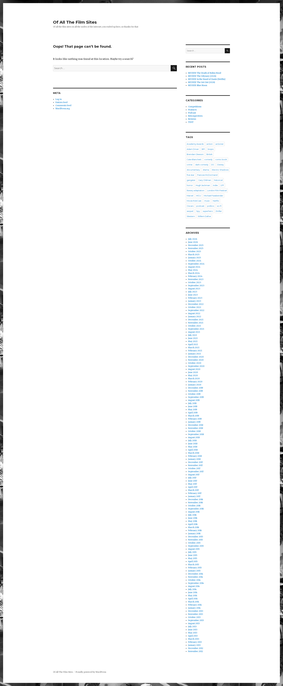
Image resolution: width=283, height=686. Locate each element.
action (210, 144)
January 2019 (194, 422)
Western (191, 216)
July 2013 (192, 626)
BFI (203, 149)
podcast (200, 206)
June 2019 (192, 406)
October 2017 (194, 468)
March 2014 (193, 602)
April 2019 (193, 412)
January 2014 (194, 608)
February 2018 (195, 456)
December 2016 (195, 499)
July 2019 (192, 403)
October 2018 (194, 431)
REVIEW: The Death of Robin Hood (204, 73)
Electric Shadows (220, 170)
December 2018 (195, 425)
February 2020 (195, 381)
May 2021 (192, 341)
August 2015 (194, 549)
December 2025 (195, 245)
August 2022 (194, 313)
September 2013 (196, 620)
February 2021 (195, 350)
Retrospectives (195, 116)
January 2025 (194, 257)
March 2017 (193, 490)
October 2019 (194, 394)
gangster (191, 180)
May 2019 (192, 409)
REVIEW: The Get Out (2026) (201, 82)
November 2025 (195, 248)
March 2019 (193, 416)
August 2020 (194, 369)
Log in (58, 99)
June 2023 (193, 295)
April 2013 (193, 636)
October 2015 (194, 543)
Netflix (216, 201)
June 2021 (193, 338)
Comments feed (63, 105)
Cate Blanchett (194, 159)
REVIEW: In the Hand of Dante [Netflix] (206, 79)
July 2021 (192, 335)
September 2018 (196, 434)
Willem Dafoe (204, 216)
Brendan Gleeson (195, 154)
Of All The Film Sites (75, 22)
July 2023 (192, 292)
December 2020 (196, 357)
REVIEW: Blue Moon (197, 85)
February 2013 (195, 642)
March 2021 (193, 347)
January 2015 (194, 571)
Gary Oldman (204, 180)
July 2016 (192, 515)
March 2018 (193, 453)
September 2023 (196, 285)
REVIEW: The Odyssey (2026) (202, 76)
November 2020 (196, 360)
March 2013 (193, 639)
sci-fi (219, 206)
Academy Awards (195, 144)
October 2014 (194, 580)
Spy (198, 211)
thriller (219, 211)
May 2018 (192, 447)
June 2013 (192, 629)
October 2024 (194, 261)
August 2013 (194, 623)
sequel (190, 211)
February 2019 (195, 419)
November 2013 (195, 614)
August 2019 (194, 400)
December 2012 (195, 648)
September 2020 (196, 366)
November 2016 (195, 502)
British (209, 154)
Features (192, 110)
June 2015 (192, 555)
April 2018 (193, 450)
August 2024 (194, 267)
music (207, 201)
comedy (208, 159)
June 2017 (192, 481)
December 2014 (195, 574)
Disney (220, 164)
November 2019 (195, 391)
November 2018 (195, 428)
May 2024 (193, 270)
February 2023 (195, 298)
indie (215, 185)
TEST (191, 122)
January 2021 (194, 354)
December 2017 (195, 462)
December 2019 (195, 388)
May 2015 (192, 558)
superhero (208, 211)
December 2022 (196, 304)
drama (206, 170)
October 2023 (194, 282)
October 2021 (194, 326)
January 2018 (194, 459)
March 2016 (193, 527)
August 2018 (194, 437)
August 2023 (194, 288)
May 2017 (192, 484)
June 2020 (193, 372)
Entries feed (61, 102)
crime (189, 164)
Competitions (194, 106)
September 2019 (196, 397)
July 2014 (192, 589)
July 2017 (192, 478)
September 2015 (196, 546)
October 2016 (194, 505)
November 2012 (195, 651)
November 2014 (195, 577)
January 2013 (194, 645)
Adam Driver (193, 149)
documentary (193, 170)
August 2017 (193, 474)
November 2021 (195, 323)
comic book (221, 159)
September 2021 (196, 329)
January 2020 (194, 385)
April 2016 (193, 524)
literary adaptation (195, 190)
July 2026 (192, 239)
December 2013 (195, 611)
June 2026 (193, 242)
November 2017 (195, 465)
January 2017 (194, 496)
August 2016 (194, 512)
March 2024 (194, 273)
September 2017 (196, 471)
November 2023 (195, 279)
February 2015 (195, 567)
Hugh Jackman (203, 185)
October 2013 (194, 617)
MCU (198, 195)
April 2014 (193, 598)
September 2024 (196, 264)
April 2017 (192, 487)
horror (190, 185)
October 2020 (194, 363)
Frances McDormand (207, 175)
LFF (222, 185)
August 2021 (194, 332)
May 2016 (192, 521)
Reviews (192, 119)
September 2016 (196, 509)
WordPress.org (62, 108)
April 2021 (193, 344)
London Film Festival (217, 190)
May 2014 (192, 595)
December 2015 (195, 536)
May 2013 (192, 633)
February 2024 (195, 276)
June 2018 (192, 443)
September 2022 (196, 310)
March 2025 (193, 254)
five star (190, 175)
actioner (219, 144)
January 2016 (194, 533)
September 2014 (196, 583)
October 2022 (194, 307)
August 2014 (194, 586)
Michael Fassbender (213, 195)
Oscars (190, 206)
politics (210, 206)
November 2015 (195, 540)
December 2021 (195, 319)
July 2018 (192, 440)
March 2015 (193, 564)
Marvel (190, 195)
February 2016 (195, 530)
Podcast (192, 113)
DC (212, 164)
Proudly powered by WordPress (90, 672)
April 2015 (193, 561)
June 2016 (192, 518)
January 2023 (194, 301)
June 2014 (192, 592)
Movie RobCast (194, 201)
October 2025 (194, 251)
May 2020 (193, 375)
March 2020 (194, 378)
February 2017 (194, 493)
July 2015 (192, 552)
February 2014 (195, 605)
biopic (211, 149)
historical (218, 180)
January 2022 (194, 316)
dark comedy (201, 164)
